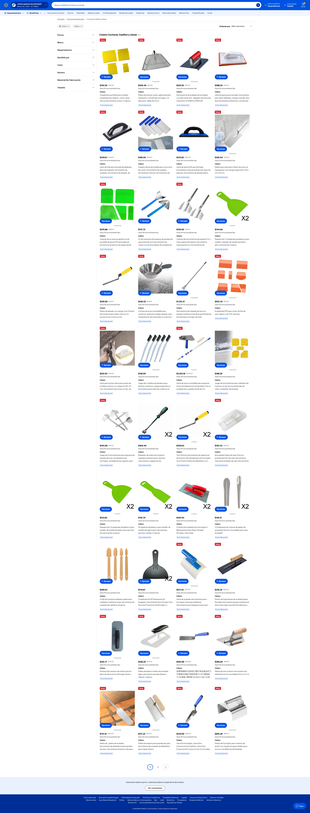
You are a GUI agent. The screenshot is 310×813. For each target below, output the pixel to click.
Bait (155, 800)
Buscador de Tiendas (174, 803)
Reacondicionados (169, 13)
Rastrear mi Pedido (217, 797)
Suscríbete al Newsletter (107, 800)
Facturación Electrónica (198, 797)
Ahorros (70, 13)
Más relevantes (238, 26)
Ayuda (209, 13)
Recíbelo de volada (126, 13)
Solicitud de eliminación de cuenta (152, 803)
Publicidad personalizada (130, 797)
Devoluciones (91, 800)
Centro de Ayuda (90, 797)
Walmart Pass (184, 13)
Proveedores (181, 800)
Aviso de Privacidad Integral (109, 797)
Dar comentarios (155, 788)
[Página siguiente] (166, 767)
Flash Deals (81, 13)
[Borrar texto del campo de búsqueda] (253, 5)
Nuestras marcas (153, 13)
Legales (184, 797)
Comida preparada (109, 13)
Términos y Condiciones (151, 797)
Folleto (121, 800)
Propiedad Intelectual (170, 797)
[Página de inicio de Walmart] (6, 5)
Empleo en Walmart (196, 800)
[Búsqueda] (258, 5)
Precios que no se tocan (55, 13)
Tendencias (140, 13)
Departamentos (14, 13)
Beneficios (34, 13)
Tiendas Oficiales (198, 13)
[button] (272, 5)
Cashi (162, 800)
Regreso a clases (94, 13)
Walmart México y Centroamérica (139, 800)
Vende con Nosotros (214, 800)
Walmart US (132, 803)
